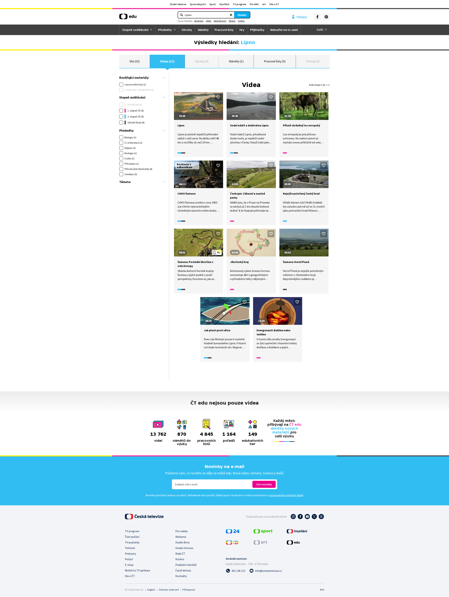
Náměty (203, 29)
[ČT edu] (127, 17)
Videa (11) (167, 61)
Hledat (242, 15)
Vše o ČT (274, 4)
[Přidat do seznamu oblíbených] (218, 97)
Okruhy (187, 29)
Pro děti (254, 4)
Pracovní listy (224, 29)
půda (208, 20)
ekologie (198, 20)
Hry (241, 29)
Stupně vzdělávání (135, 29)
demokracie (220, 20)
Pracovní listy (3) (275, 61)
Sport (212, 4)
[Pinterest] (326, 16)
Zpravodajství (198, 4)
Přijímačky (257, 29)
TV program (239, 4)
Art (264, 4)
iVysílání (224, 4)
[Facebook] (317, 16)
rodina (241, 20)
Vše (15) (134, 61)
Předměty (165, 29)
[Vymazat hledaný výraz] (231, 15)
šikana (232, 20)
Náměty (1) (236, 61)
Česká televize (178, 4)
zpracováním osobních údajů (286, 495)
